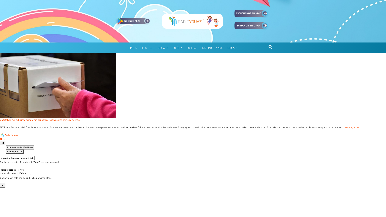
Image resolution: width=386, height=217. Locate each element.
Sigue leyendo (352, 127)
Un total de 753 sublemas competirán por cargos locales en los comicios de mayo (40, 120)
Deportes (146, 47)
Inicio (133, 47)
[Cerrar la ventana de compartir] (2, 186)
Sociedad (192, 47)
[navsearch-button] (270, 48)
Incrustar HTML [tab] (14, 151)
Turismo (207, 47)
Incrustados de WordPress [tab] (20, 147)
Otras (231, 47)
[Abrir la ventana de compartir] (2, 143)
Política (177, 47)
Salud (219, 47)
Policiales (162, 47)
